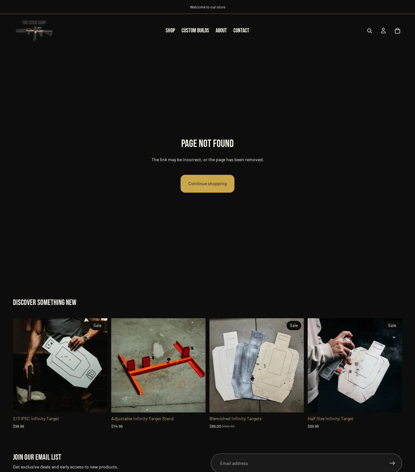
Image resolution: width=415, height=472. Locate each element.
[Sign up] (392, 463)
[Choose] (97, 403)
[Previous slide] (22, 365)
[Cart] (397, 31)
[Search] (369, 31)
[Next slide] (97, 365)
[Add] (195, 403)
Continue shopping (207, 183)
